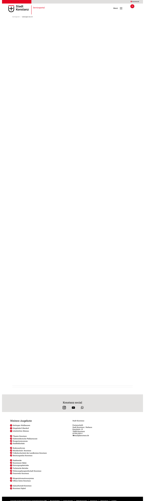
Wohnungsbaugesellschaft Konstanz (27, 471)
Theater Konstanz (20, 436)
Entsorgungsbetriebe (21, 465)
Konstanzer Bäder (20, 463)
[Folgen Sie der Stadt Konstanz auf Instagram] (63, 407)
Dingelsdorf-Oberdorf (21, 428)
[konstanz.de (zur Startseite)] (18, 9)
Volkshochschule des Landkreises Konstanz (30, 453)
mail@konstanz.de (82, 435)
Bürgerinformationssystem (23, 478)
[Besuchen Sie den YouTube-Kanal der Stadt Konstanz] (73, 407)
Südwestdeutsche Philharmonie (25, 439)
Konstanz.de (135, 1)
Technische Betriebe (20, 468)
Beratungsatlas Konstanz (22, 455)
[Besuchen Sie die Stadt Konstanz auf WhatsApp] (82, 407)
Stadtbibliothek (19, 443)
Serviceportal (16, 17)
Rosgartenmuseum (20, 441)
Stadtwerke (17, 460)
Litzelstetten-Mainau (21, 431)
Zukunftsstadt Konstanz (22, 486)
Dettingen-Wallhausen (21, 425)
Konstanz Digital (19, 488)
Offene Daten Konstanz (22, 481)
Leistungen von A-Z (27, 17)
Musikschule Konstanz (22, 450)
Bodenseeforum (19, 448)
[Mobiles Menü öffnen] (121, 8)
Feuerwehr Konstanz (21, 473)
